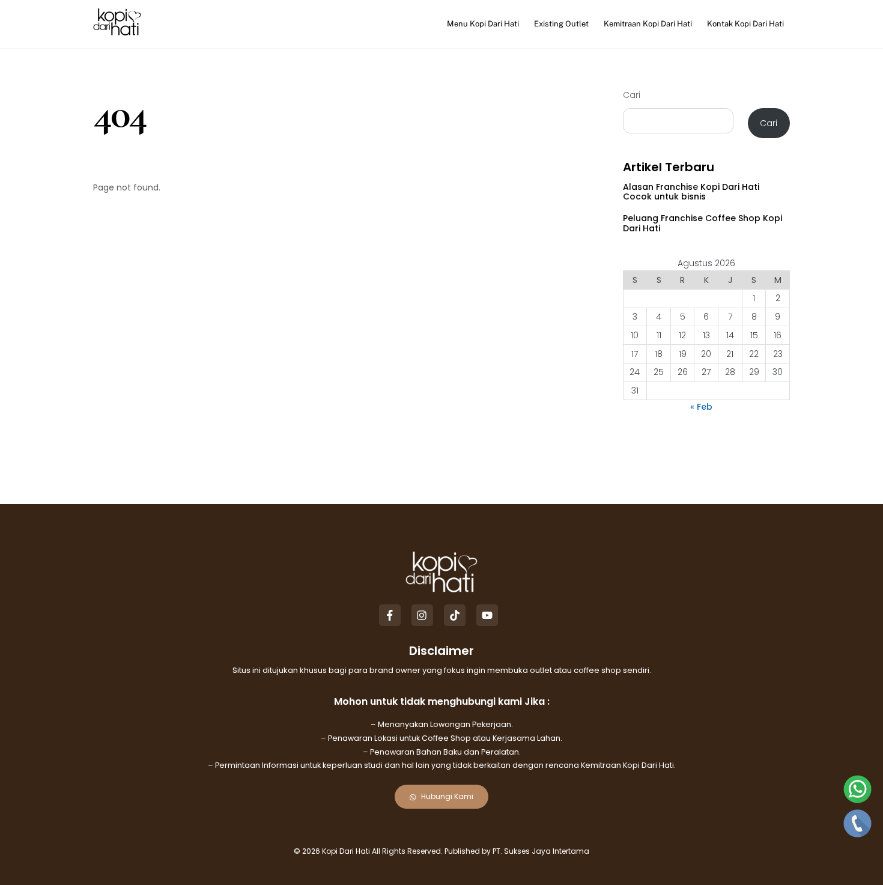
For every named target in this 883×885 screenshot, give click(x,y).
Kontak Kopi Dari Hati (745, 23)
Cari (631, 95)
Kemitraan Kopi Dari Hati (648, 23)
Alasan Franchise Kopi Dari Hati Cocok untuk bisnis (691, 192)
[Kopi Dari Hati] (117, 30)
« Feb (701, 407)
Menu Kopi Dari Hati (483, 23)
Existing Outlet (561, 23)
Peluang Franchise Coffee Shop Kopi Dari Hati (702, 223)
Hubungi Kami (447, 796)
